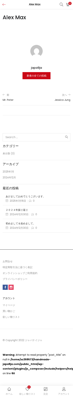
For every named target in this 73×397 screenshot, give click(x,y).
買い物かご (9, 311)
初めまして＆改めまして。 (20, 223)
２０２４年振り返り (17, 210)
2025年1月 (8, 171)
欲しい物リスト (11, 317)
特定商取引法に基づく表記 (17, 267)
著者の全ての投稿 (36, 75)
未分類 (6, 153)
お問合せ (8, 261)
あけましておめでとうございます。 (25, 196)
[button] (67, 4)
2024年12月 (9, 177)
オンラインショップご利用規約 (20, 273)
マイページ (9, 305)
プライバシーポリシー (15, 279)
